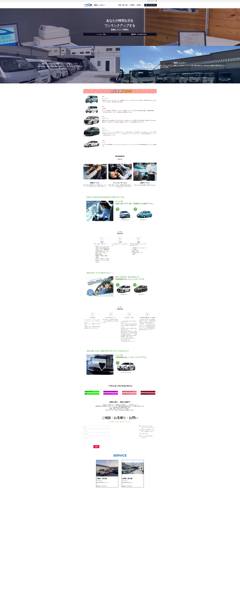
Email (85, 430)
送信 (96, 446)
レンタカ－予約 (101, 34)
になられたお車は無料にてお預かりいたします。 (146, 184)
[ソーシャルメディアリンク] (156, 1)
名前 (85, 427)
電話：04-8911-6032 (150, 5)
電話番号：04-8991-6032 (138, 34)
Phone (86, 434)
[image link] (120, 91)
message (86, 437)
